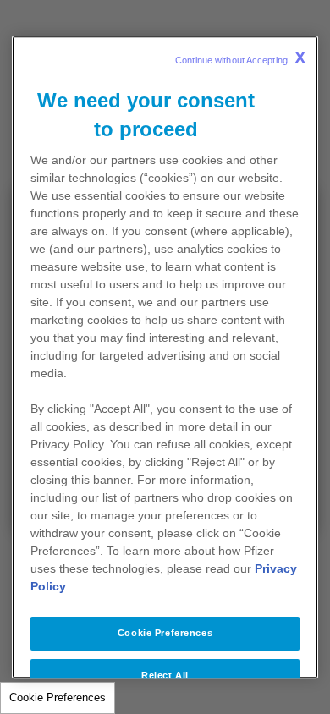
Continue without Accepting (240, 57)
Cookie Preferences (57, 697)
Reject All (165, 675)
